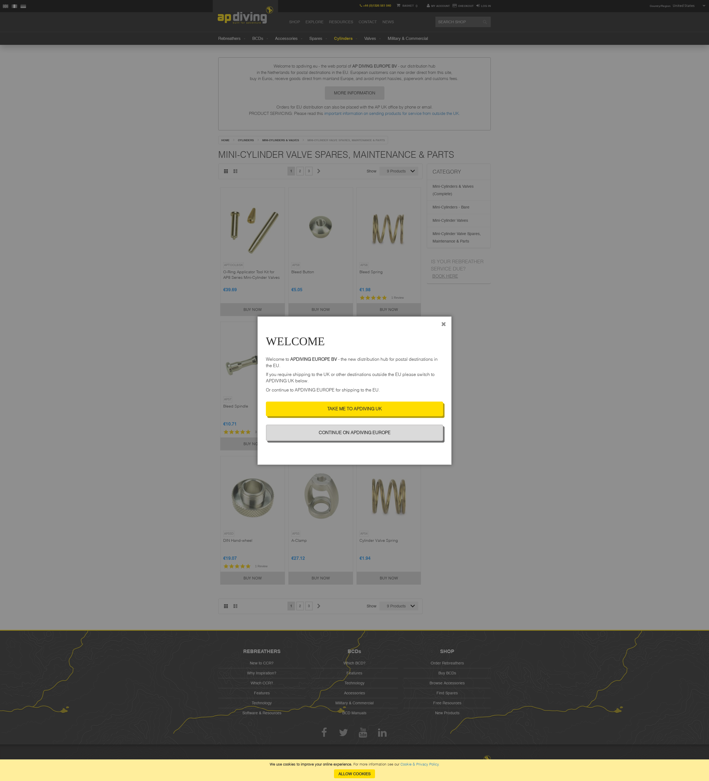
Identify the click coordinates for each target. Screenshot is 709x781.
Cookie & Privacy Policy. (420, 764)
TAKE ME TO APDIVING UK (354, 408)
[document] (354, 770)
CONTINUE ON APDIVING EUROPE (355, 432)
